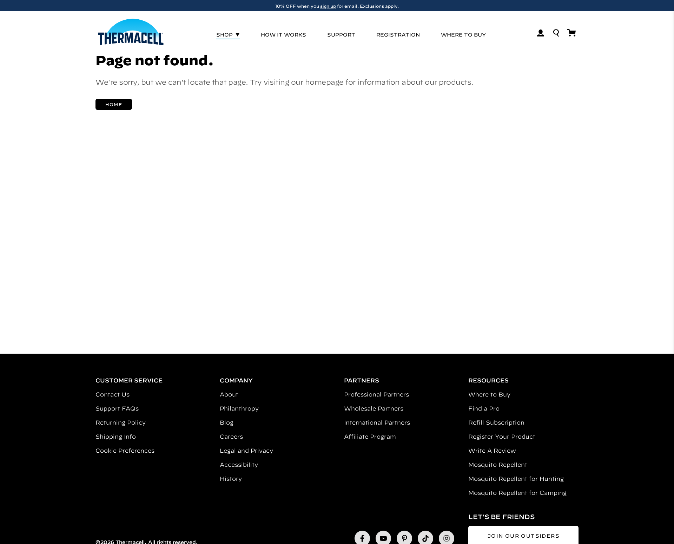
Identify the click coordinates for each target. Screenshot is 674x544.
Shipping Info (115, 436)
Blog (226, 422)
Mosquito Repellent (497, 464)
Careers (231, 436)
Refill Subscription (496, 422)
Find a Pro (484, 408)
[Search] (556, 33)
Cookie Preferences (124, 450)
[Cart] (571, 33)
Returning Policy (120, 422)
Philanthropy (239, 408)
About (229, 394)
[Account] (541, 33)
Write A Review (492, 450)
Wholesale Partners (373, 408)
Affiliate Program (370, 436)
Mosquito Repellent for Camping (517, 493)
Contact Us (112, 394)
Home (113, 104)
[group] (337, 5)
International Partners (377, 422)
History (231, 479)
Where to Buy (489, 394)
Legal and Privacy (246, 450)
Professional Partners (376, 394)
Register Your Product (501, 436)
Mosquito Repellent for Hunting (516, 479)
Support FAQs (117, 408)
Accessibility (239, 464)
